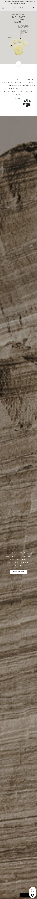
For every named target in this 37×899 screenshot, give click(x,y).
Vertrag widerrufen (27, 895)
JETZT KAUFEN (18, 572)
